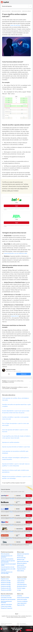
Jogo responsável (21, 603)
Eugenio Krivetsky (11, 369)
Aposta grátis (20, 565)
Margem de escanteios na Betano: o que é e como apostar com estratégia (15, 388)
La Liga (19, 590)
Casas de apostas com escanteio (6, 556)
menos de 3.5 (15, 316)
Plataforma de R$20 (6, 590)
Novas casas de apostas (7, 559)
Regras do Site (21, 605)
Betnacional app (21, 557)
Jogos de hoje (20, 580)
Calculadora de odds (6, 597)
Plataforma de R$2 (6, 582)
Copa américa (20, 582)
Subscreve (23, 374)
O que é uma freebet (6, 606)
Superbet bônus (21, 569)
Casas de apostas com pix (7, 567)
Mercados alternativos (27, 11)
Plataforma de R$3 (6, 584)
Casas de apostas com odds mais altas (8, 569)
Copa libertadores (22, 584)
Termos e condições (22, 601)
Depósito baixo (5, 579)
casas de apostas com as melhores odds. (15, 253)
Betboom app (20, 559)
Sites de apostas (5, 554)
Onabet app (20, 555)
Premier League (21, 588)
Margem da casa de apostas (8, 599)
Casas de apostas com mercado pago (6, 572)
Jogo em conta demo (6, 604)
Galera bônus (20, 570)
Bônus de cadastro (22, 563)
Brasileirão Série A (22, 586)
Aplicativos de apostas (23, 554)
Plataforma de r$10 (6, 588)
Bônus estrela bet (21, 567)
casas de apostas (15, 25)
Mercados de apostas (16, 11)
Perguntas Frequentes (6, 608)
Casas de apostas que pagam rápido (8, 564)
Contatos (19, 595)
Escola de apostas (5, 595)
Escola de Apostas (6, 11)
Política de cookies (22, 599)
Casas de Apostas (5, 489)
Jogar (16, 206)
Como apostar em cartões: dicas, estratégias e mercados (12, 381)
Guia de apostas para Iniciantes (6, 602)
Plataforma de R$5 (6, 586)
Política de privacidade (23, 597)
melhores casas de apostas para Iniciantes (8, 561)
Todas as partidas (21, 579)
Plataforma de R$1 (6, 580)
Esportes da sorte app (23, 561)
